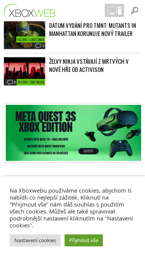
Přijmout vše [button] (83, 240)
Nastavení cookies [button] (35, 240)
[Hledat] (134, 10)
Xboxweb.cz (32, 10)
